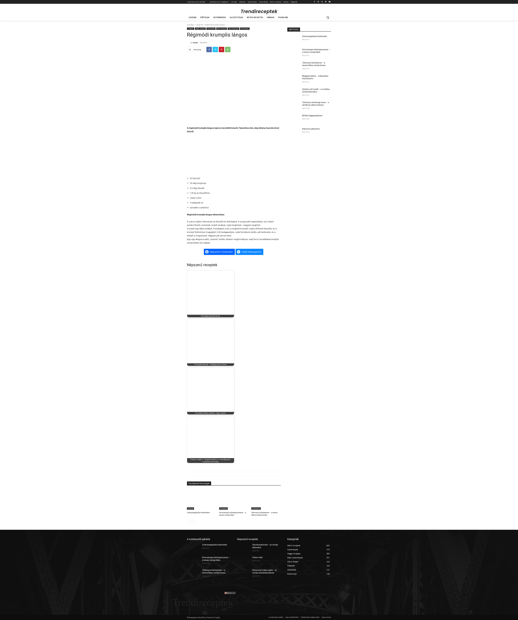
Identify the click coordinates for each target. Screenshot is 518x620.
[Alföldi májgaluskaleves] (293, 119)
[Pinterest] (221, 49)
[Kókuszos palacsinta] (293, 132)
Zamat (195, 43)
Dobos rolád (257, 557)
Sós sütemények (233, 29)
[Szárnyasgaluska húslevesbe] (202, 499)
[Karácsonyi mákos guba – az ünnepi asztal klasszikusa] (243, 573)
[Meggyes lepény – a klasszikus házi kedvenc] (293, 79)
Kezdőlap (190, 25)
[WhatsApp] (227, 49)
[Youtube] (329, 2)
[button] (328, 17)
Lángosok (199, 25)
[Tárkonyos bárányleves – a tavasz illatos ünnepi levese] (266, 499)
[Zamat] (188, 42)
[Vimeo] (325, 2)
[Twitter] (322, 2)
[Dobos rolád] (243, 560)
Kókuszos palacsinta (311, 129)
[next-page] (193, 521)
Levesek (190, 508)
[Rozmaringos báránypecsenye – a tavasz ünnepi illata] (234, 499)
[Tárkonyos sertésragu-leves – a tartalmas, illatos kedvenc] (293, 105)
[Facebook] (314, 2)
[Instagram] (318, 2)
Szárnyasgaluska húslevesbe (198, 513)
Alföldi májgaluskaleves (312, 116)
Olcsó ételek (211, 29)
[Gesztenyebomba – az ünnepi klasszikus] (243, 548)
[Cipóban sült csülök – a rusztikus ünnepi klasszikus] (293, 92)
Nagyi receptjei (200, 29)
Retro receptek (221, 29)
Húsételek (223, 508)
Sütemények (245, 29)
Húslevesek (256, 508)
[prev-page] (188, 521)
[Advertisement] (234, 156)
